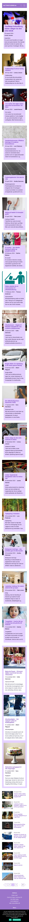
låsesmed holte (9, 409)
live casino (8, 112)
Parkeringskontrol (10, 184)
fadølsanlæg (8, 75)
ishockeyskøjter (9, 729)
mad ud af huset (9, 681)
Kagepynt (7, 775)
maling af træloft (9, 219)
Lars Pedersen (18, 146)
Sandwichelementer (10, 149)
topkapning (8, 520)
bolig (6, 593)
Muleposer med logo (10, 557)
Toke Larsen (17, 216)
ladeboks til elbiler (10, 446)
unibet (7, 485)
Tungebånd (8, 631)
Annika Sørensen (19, 181)
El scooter (8, 258)
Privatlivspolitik (16, 919)
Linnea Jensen (9, 35)
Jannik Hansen (18, 109)
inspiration (7, 38)
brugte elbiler (8, 372)
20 (22, 884)
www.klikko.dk (16, 903)
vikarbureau (8, 335)
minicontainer (9, 296)
